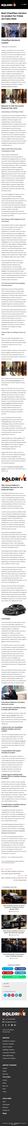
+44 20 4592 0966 (10, 1019)
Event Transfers (7, 1047)
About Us (5, 1107)
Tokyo (4, 1092)
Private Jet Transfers (9, 1058)
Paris (4, 1089)
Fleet (8, 799)
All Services (6, 1104)
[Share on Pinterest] (12, 995)
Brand (5, 986)
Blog (5, 983)
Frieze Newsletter (15, 380)
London (5, 1068)
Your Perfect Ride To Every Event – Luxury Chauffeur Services (14, 955)
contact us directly (20, 741)
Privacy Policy (6, 1032)
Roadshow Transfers (9, 1041)
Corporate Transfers (9, 1053)
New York (5, 1074)
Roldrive (17, 1123)
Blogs (5, 1113)
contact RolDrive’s (6, 403)
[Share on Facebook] (9, 995)
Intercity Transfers (8, 1044)
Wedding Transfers (8, 1050)
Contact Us (6, 1110)
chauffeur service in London (9, 86)
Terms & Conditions (8, 1030)
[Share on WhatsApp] (20, 995)
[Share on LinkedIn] (16, 995)
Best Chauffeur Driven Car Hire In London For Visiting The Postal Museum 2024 (14, 907)
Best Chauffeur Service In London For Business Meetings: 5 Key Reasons (13, 831)
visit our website (11, 715)
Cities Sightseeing (8, 1055)
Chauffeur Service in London (11, 861)
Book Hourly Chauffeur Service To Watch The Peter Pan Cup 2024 (14, 932)
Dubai (4, 1071)
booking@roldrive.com (10, 1022)
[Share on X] (5, 995)
